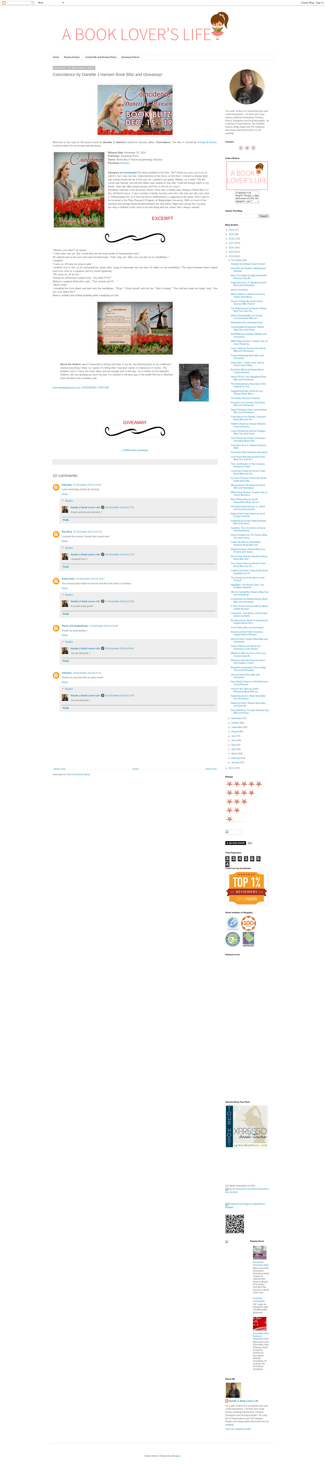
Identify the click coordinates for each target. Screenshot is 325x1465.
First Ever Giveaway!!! (259, 1299)
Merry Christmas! (239, 289)
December (237, 260)
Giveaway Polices (130, 57)
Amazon (124, 163)
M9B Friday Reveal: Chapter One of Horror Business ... (249, 493)
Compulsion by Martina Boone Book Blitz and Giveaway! (249, 600)
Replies (69, 501)
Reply (65, 494)
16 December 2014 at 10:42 (87, 485)
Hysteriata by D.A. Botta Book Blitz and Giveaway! (248, 697)
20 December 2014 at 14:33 (120, 695)
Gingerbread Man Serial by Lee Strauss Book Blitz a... (247, 392)
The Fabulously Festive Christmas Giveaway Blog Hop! (248, 439)
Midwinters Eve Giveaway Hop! (247, 322)
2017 (232, 243)
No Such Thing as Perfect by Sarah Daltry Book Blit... (249, 479)
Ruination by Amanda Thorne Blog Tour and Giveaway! (248, 668)
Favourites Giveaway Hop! (261, 1263)
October (235, 723)
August (235, 731)
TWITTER (103, 387)
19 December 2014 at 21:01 (87, 673)
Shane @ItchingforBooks (75, 626)
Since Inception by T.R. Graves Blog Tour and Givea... (249, 536)
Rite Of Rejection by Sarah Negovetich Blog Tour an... (245, 500)
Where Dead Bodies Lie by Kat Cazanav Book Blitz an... (246, 317)
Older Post (211, 769)
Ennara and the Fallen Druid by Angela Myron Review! (247, 633)
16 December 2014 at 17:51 (120, 507)
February (236, 758)
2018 (232, 238)
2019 (232, 234)
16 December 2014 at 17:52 (120, 554)
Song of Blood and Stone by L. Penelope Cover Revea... (246, 647)
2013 (232, 768)
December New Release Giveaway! (249, 452)
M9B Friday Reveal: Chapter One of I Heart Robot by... (249, 342)
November (237, 718)
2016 (232, 247)
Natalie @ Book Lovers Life (85, 507)
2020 (232, 230)
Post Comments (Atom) (78, 774)
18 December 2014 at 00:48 (104, 626)
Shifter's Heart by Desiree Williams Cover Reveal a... (248, 425)
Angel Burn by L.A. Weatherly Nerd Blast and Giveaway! (248, 284)
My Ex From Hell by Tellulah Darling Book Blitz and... (249, 557)
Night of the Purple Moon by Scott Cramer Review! (248, 515)
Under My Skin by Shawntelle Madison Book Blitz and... (246, 543)
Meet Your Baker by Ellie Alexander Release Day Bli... (249, 276)
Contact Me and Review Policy (100, 57)
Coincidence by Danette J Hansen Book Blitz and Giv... (248, 418)
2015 (232, 252)
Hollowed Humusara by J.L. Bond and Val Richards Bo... (248, 507)
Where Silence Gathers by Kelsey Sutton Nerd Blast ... (248, 295)
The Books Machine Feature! (245, 398)
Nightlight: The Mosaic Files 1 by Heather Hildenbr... (247, 586)
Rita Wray (67, 531)
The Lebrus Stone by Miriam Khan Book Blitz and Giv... (248, 564)
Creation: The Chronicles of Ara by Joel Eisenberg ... (248, 529)
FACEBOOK (89, 387)
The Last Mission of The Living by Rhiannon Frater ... (248, 465)
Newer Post (59, 769)
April (234, 749)
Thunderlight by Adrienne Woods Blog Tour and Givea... (247, 328)
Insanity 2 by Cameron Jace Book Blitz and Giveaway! (248, 404)
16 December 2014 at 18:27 (90, 579)
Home (56, 57)
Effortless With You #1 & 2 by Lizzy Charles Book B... (248, 654)
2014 (232, 256)
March (234, 753)
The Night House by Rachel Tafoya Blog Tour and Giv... (248, 309)
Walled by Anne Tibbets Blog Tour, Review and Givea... (248, 550)
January (235, 762)
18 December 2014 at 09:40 (120, 648)
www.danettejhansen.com (66, 387)
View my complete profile (238, 1429)
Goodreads (130, 172)
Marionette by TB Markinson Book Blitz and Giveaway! (248, 486)
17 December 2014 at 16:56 (120, 601)
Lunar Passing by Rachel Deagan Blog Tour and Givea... (248, 432)
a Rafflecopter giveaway (135, 450)
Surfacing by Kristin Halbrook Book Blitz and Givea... (248, 522)
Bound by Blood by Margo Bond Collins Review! (247, 371)
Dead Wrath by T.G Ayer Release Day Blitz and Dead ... (250, 711)
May (233, 745)
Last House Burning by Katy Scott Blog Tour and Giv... (248, 458)
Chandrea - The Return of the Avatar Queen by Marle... (249, 614)
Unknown (67, 485)
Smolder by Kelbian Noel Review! (248, 264)
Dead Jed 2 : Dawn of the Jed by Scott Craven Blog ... (247, 364)
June (234, 740)
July (233, 736)
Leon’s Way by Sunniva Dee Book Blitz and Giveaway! (248, 349)
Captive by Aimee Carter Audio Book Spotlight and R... (249, 572)
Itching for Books (206, 142)
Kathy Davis (68, 579)
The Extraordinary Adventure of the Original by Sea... (248, 385)
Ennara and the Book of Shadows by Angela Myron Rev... (249, 621)
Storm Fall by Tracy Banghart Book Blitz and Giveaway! (248, 378)
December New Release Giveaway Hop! (261, 1336)
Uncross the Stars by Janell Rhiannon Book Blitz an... (245, 690)
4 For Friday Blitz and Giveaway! (247, 627)
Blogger (176, 1456)
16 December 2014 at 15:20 (87, 531)
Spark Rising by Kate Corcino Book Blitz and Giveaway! (249, 411)
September (237, 727)
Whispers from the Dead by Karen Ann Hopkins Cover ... (248, 661)
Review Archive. (72, 57)
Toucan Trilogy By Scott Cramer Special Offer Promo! (247, 302)
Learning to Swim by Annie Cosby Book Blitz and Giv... (248, 472)
